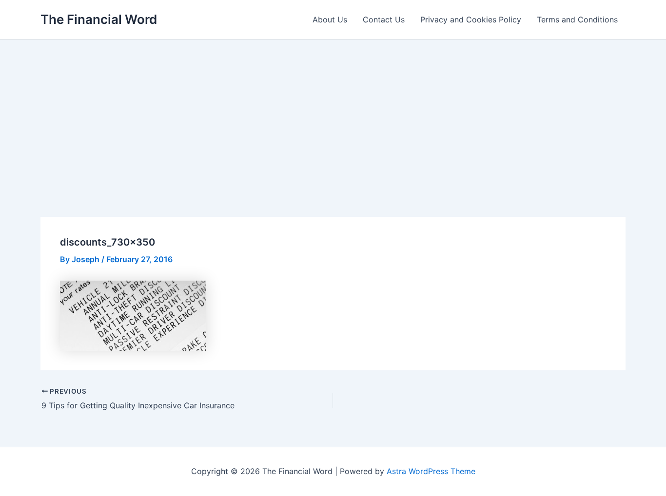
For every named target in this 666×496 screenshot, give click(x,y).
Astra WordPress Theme (431, 471)
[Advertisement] (333, 112)
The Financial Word (98, 19)
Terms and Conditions (577, 19)
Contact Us (384, 19)
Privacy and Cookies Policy (470, 19)
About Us (330, 19)
